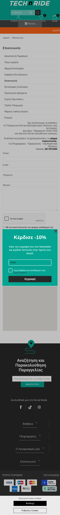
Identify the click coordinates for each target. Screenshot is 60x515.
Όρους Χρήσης (20, 272)
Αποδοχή (30, 503)
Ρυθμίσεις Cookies (30, 510)
